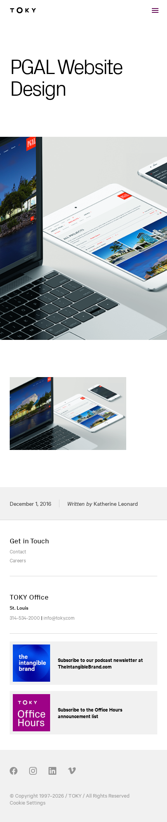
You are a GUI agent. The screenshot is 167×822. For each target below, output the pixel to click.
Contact (18, 551)
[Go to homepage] (23, 10)
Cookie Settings (27, 802)
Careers (18, 560)
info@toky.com (59, 617)
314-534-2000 (25, 617)
